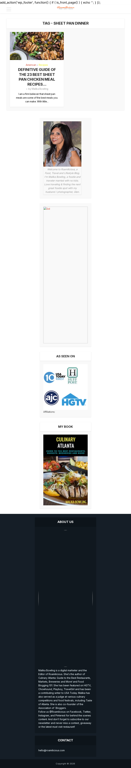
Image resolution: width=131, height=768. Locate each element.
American (31, 65)
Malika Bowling (40, 88)
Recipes (43, 65)
